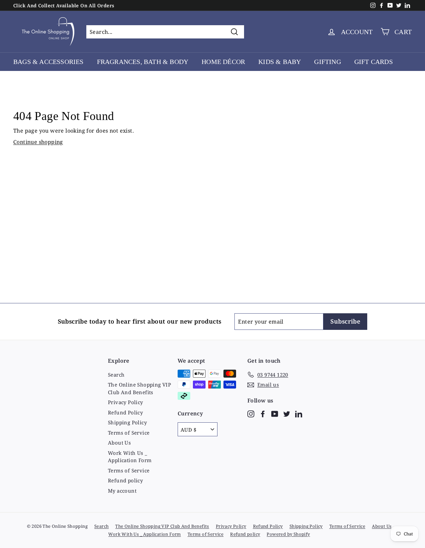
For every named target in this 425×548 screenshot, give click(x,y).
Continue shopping (38, 142)
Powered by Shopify (288, 534)
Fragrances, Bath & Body (143, 61)
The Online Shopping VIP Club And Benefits (139, 388)
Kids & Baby (279, 61)
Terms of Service (128, 432)
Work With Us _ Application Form (129, 457)
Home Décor (223, 61)
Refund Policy (125, 412)
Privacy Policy (125, 402)
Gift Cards (373, 61)
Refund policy (125, 480)
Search (116, 374)
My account (122, 490)
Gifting (327, 61)
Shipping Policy (127, 422)
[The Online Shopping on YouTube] (274, 413)
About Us (119, 442)
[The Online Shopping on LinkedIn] (298, 413)
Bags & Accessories (48, 61)
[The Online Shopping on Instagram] (250, 413)
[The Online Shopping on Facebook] (262, 413)
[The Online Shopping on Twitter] (286, 413)
